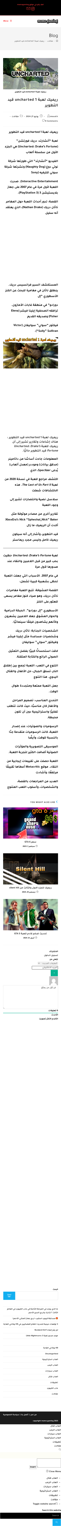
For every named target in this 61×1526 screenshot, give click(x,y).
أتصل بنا (24, 1415)
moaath (54, 117)
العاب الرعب (52, 1365)
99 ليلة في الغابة (50, 1348)
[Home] (57, 41)
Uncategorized (51, 1354)
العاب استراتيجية (50, 1360)
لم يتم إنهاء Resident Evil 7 (46, 1330)
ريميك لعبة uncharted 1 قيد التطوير (29, 41)
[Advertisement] (30, 250)
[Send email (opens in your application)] (28, 9)
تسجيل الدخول (51, 956)
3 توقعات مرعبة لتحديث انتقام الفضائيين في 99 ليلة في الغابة (30, 1324)
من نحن (33, 1415)
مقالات (15, 117)
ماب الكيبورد (52, 1388)
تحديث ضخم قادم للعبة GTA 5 (30, 934)
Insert (33, 1467)
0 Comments (51, 121)
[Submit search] (56, 1522)
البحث (55, 1290)
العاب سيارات (51, 1371)
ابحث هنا (9, 1296)
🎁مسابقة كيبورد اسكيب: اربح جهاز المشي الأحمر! (35, 1319)
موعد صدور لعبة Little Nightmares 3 (42, 1336)
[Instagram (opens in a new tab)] (33, 9)
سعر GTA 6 (30, 842)
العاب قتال (53, 1377)
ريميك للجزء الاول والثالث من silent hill (30, 888)
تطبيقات (54, 1383)
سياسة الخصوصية (11, 1415)
